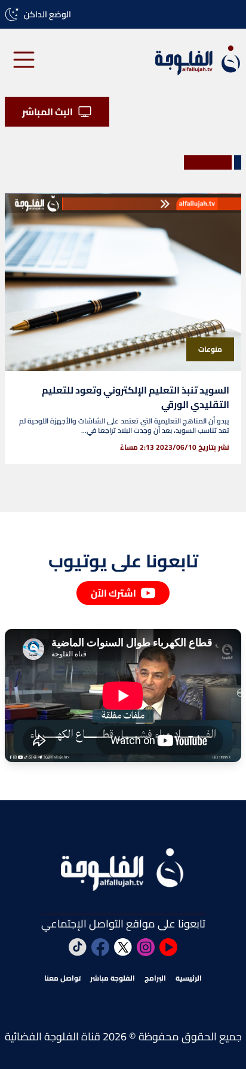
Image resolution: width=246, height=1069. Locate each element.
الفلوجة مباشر (112, 978)
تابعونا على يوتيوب (123, 561)
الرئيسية (189, 978)
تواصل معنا (62, 978)
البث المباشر (47, 112)
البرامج (155, 978)
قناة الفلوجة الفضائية (52, 1036)
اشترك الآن (113, 593)
